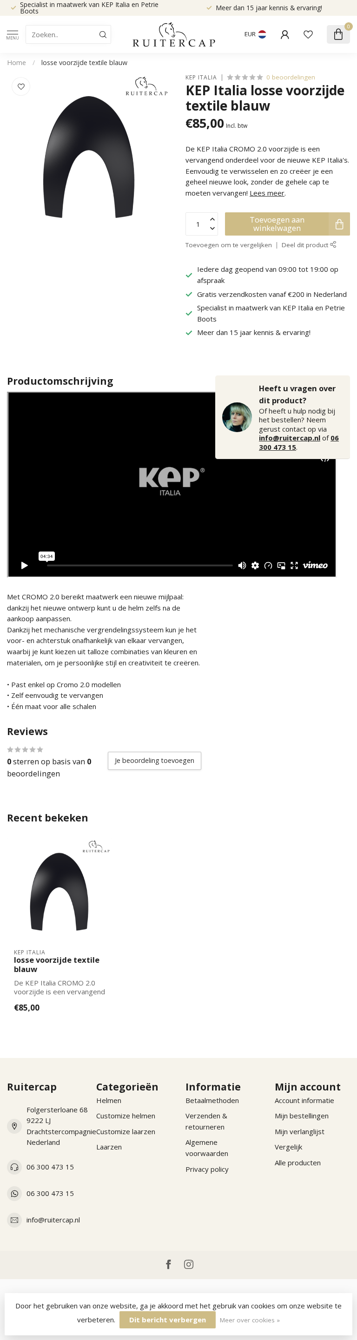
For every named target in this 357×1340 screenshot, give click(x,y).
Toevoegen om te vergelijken (228, 245)
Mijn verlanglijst (299, 1131)
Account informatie (304, 1100)
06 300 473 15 (50, 1166)
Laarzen (109, 1146)
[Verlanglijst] (308, 34)
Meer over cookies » (250, 1320)
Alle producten (298, 1162)
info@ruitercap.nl (289, 437)
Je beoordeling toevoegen (154, 760)
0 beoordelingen (290, 77)
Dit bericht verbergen (167, 1319)
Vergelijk (288, 1146)
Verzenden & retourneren (206, 1121)
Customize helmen (125, 1115)
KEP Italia (201, 77)
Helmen (108, 1100)
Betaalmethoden (212, 1100)
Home (16, 62)
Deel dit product (306, 245)
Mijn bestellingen (302, 1115)
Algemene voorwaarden (206, 1147)
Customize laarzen (125, 1131)
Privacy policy (207, 1169)
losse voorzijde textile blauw (84, 62)
